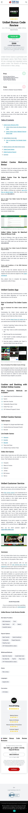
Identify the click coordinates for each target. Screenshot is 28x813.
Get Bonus (14, 769)
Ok (14, 810)
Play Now (13, 36)
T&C (13, 39)
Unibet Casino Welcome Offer (11, 125)
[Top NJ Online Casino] (14, 2)
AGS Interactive (6, 621)
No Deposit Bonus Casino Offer (14, 745)
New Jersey (6, 672)
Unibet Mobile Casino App (10, 138)
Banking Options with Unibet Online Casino (14, 146)
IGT (13, 624)
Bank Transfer (6, 637)
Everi (14, 621)
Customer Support (14, 729)
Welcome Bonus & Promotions (14, 724)
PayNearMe (5, 640)
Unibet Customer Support (10, 152)
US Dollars (5, 692)
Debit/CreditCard (17, 637)
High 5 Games (6, 624)
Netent (19, 624)
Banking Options (14, 715)
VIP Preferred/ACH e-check (10, 646)
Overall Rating (14, 706)
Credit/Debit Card (19, 656)
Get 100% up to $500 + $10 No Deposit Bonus (14, 749)
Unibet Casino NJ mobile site (17, 319)
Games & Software (14, 720)
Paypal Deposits (16, 640)
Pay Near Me (6, 659)
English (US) (6, 682)
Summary (6, 154)
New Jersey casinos (9, 492)
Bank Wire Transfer (7, 656)
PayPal (14, 659)
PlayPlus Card (6, 643)
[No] (26, 808)
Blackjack (6, 437)
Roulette (6, 440)
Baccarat (6, 442)
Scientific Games (7, 627)
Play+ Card (21, 659)
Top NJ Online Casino (13, 803)
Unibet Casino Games (9, 149)
